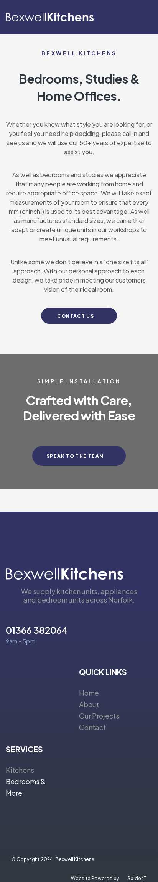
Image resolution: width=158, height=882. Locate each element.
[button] (146, 17)
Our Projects (99, 715)
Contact (92, 727)
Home (89, 692)
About (89, 704)
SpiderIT (136, 878)
